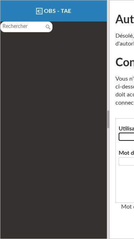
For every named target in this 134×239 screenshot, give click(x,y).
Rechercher (48, 26)
